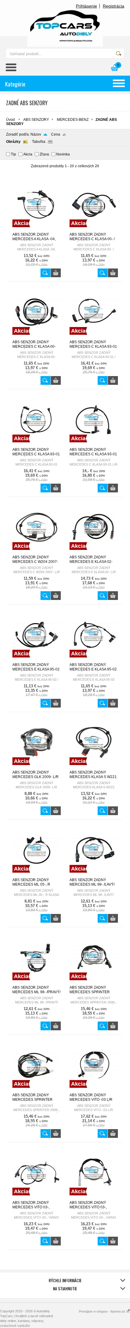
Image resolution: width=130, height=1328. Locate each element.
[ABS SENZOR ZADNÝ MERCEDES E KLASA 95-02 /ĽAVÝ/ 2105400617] (36, 660)
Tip (13, 154)
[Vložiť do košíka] (56, 272)
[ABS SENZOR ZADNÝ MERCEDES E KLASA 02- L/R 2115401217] (94, 552)
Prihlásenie (86, 6)
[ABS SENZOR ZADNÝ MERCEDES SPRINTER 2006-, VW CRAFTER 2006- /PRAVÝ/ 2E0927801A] (36, 1090)
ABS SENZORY (36, 120)
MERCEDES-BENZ (73, 120)
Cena (55, 134)
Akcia (27, 154)
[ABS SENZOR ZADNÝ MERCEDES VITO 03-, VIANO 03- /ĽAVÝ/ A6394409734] (36, 1198)
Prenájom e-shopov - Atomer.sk (102, 1311)
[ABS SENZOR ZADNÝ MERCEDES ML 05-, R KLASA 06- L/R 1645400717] (36, 875)
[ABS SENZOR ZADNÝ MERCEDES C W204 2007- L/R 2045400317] (36, 552)
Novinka (63, 154)
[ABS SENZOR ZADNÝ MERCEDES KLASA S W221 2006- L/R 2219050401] (94, 767)
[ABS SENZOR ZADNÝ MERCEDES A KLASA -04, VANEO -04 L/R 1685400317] (36, 230)
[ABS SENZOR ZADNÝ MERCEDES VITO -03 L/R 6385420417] (94, 1090)
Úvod (10, 120)
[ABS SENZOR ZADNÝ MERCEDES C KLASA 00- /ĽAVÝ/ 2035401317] (94, 230)
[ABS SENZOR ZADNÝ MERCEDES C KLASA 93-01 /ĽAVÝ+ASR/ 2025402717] (94, 337)
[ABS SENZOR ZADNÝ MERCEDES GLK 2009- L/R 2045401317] (36, 767)
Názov (36, 134)
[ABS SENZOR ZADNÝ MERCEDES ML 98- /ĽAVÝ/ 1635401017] (94, 875)
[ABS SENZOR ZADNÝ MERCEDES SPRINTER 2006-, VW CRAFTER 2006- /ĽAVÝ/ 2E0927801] (94, 983)
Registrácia (113, 6)
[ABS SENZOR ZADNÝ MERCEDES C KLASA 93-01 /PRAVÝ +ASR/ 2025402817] (36, 445)
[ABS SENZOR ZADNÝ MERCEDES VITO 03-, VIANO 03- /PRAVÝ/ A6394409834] (94, 1198)
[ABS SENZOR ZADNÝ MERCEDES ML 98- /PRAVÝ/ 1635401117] (36, 983)
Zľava (44, 154)
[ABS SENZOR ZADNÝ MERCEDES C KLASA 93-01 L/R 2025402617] (94, 445)
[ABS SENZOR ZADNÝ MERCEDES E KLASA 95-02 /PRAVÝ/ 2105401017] (94, 660)
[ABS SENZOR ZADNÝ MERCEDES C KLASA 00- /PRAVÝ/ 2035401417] (36, 337)
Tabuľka (38, 142)
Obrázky (13, 142)
